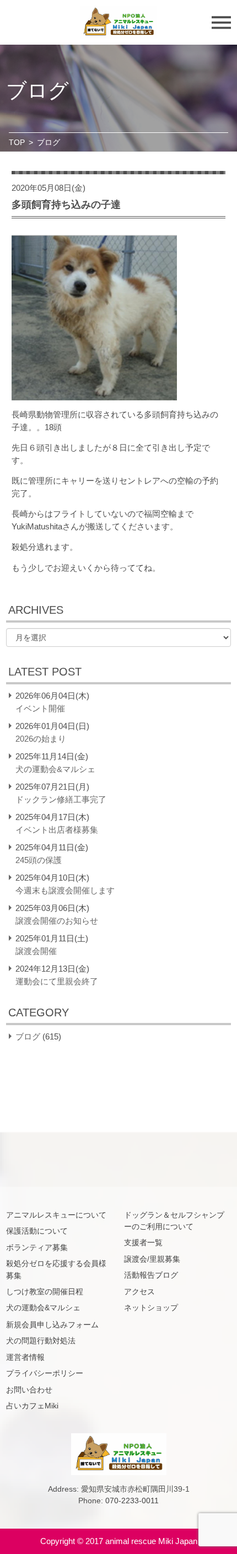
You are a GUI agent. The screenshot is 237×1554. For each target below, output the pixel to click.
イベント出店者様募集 (56, 829)
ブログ (27, 1036)
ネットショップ (151, 1307)
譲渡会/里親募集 (152, 1259)
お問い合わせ (29, 1389)
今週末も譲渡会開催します (65, 890)
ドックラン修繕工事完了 (60, 799)
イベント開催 (40, 708)
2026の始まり (40, 738)
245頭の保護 (38, 860)
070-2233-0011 (132, 1500)
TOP (17, 142)
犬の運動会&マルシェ (55, 769)
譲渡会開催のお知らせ (56, 920)
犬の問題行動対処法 (41, 1340)
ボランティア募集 (37, 1247)
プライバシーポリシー (44, 1373)
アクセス (139, 1291)
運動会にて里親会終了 (56, 981)
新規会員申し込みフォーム (52, 1324)
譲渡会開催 (36, 951)
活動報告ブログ (151, 1275)
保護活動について (37, 1230)
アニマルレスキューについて (56, 1214)
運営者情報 (25, 1357)
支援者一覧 (143, 1242)
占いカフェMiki (32, 1405)
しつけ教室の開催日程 (44, 1291)
